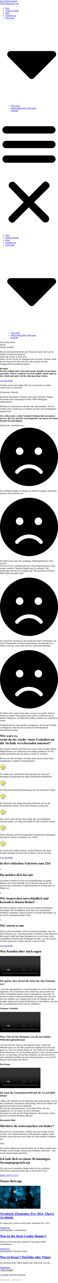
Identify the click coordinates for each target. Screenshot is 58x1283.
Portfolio (14, 110)
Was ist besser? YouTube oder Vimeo (25, 1257)
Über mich (15, 106)
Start (7, 8)
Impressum (16, 1279)
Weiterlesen (5, 1228)
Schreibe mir (10, 15)
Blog (7, 13)
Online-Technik (12, 11)
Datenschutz (5, 1279)
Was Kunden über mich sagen (23, 108)
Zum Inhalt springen (8, 1)
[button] (29, 173)
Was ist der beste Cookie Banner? (23, 1236)
